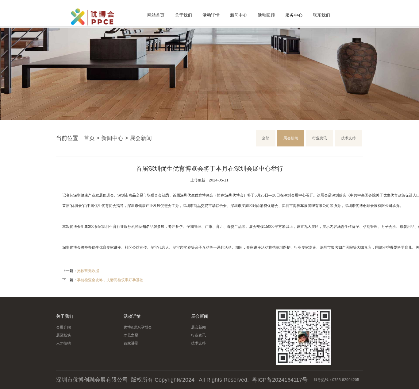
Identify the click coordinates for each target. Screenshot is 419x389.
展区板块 (63, 335)
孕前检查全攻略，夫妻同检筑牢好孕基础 (110, 280)
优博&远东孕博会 (138, 327)
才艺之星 (131, 335)
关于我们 (183, 15)
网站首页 (155, 15)
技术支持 (348, 138)
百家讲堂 (131, 343)
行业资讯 (319, 138)
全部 (265, 138)
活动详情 (211, 15)
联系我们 (321, 15)
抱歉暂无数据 (88, 271)
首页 (89, 138)
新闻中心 (238, 15)
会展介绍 (63, 327)
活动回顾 (266, 15)
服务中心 (293, 15)
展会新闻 (141, 138)
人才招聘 (63, 343)
